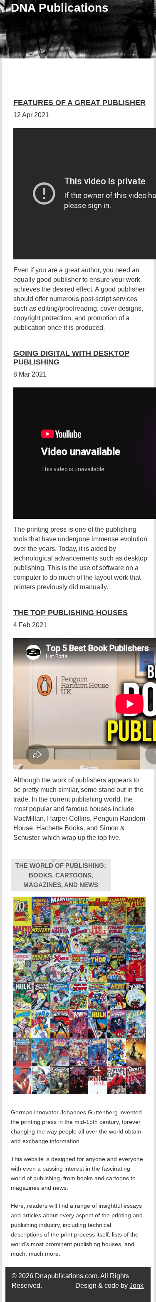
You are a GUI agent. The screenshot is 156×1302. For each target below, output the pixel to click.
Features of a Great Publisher (79, 102)
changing (23, 1131)
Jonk (136, 1285)
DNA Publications (60, 7)
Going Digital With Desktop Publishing (71, 357)
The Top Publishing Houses (70, 612)
